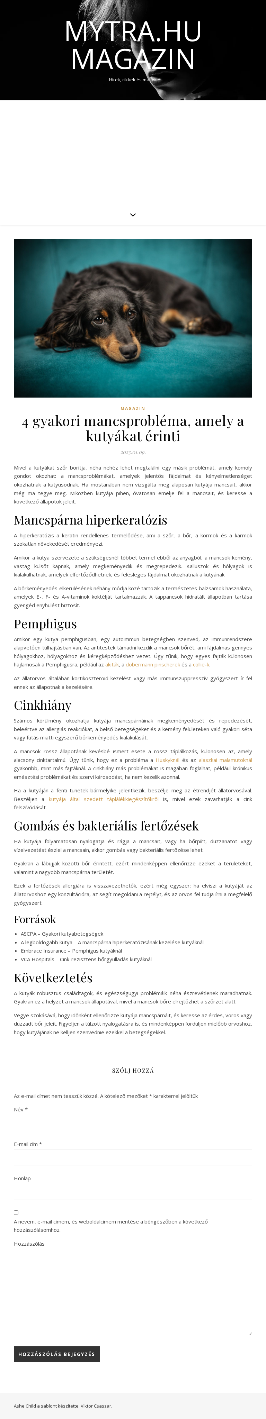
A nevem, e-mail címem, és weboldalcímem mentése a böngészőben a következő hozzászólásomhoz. (111, 1226)
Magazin (133, 408)
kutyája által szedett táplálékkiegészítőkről (104, 798)
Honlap (22, 1178)
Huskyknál (167, 759)
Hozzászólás (29, 1243)
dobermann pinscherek (153, 664)
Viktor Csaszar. (96, 1406)
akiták (112, 664)
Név (21, 1109)
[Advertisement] (133, 152)
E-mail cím (28, 1143)
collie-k (201, 664)
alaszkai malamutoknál (225, 759)
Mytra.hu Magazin (133, 44)
